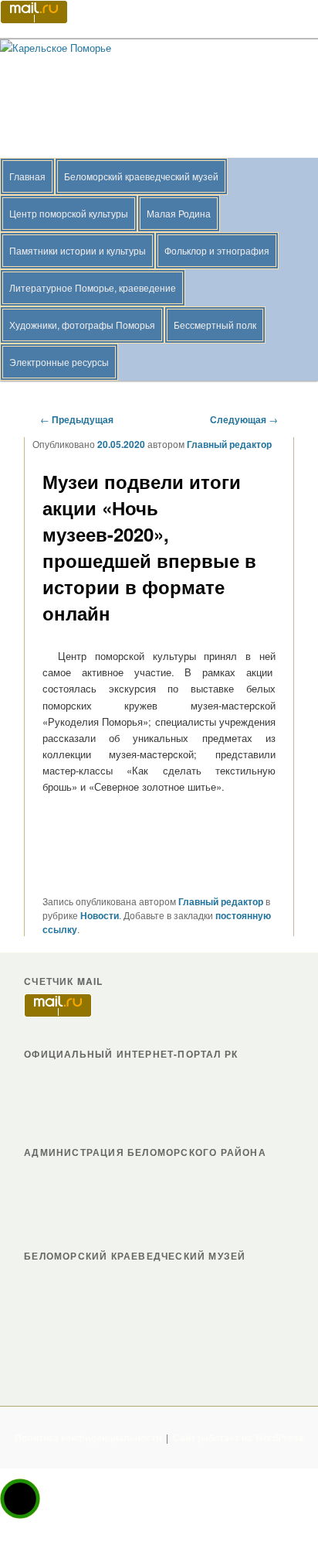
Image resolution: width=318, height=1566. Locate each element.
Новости (99, 915)
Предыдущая (76, 419)
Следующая (244, 419)
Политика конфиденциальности (88, 1438)
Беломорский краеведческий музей (141, 176)
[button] (20, 1499)
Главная (27, 176)
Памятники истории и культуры (77, 250)
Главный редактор (229, 444)
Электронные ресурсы (59, 361)
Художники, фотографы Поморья (82, 324)
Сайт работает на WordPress (238, 1438)
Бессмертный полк (215, 324)
